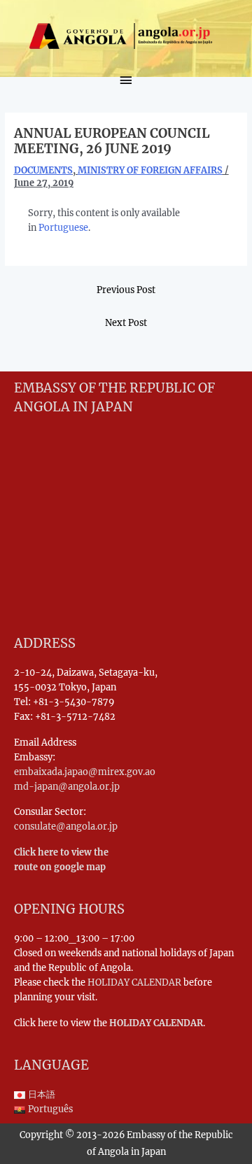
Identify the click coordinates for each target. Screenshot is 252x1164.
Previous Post (126, 289)
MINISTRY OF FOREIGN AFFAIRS (150, 170)
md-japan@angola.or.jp (67, 786)
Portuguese (63, 227)
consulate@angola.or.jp (66, 826)
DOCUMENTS (43, 170)
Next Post (126, 322)
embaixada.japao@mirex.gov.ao (84, 771)
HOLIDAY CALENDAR (134, 982)
